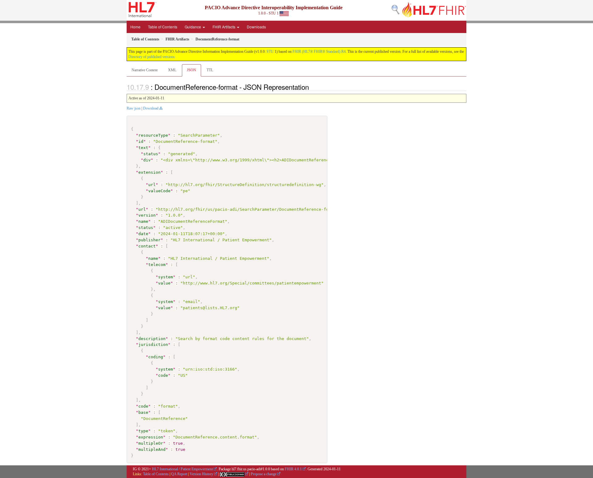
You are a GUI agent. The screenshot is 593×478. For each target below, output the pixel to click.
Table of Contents (162, 26)
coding (155, 357)
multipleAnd (152, 449)
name (143, 221)
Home (135, 26)
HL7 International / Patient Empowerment (182, 469)
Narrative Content (145, 70)
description (152, 338)
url (152, 184)
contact (147, 246)
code (163, 375)
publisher (149, 240)
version (147, 215)
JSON (191, 70)
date (143, 233)
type (143, 431)
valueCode (159, 191)
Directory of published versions (151, 57)
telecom (157, 264)
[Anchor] (312, 86)
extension (149, 172)
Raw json (134, 108)
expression (150, 437)
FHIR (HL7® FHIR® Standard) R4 (319, 51)
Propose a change (263, 474)
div (147, 160)
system (165, 277)
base (143, 412)
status (150, 154)
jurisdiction (153, 344)
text (143, 147)
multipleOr (150, 443)
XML (172, 70)
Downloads (256, 26)
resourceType (153, 135)
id (140, 141)
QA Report (179, 474)
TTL (210, 70)
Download (150, 108)
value (164, 283)
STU (270, 51)
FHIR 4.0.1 (293, 469)
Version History (201, 474)
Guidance (193, 26)
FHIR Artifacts (224, 26)
